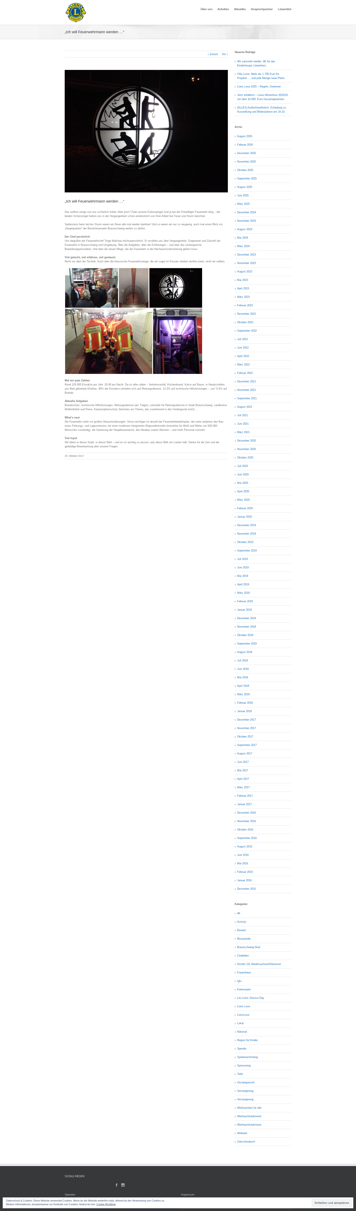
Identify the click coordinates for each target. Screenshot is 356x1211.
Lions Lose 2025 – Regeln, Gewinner (259, 86)
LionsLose (243, 1014)
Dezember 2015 (246, 888)
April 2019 (243, 584)
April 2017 (243, 778)
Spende (241, 1048)
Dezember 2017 (246, 719)
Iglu (239, 980)
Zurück (214, 54)
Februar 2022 (245, 373)
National (242, 1031)
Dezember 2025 (246, 153)
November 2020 (246, 449)
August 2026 (244, 136)
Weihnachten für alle (249, 1107)
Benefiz (241, 930)
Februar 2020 (245, 508)
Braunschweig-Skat (248, 947)
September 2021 (247, 398)
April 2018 (243, 685)
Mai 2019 (242, 575)
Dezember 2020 (246, 440)
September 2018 (247, 643)
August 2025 (244, 186)
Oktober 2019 (245, 542)
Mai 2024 (242, 237)
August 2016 (244, 846)
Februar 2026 (245, 144)
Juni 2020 (243, 474)
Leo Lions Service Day (250, 997)
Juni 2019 (243, 567)
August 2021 (244, 406)
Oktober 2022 (245, 322)
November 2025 (246, 161)
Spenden (70, 1194)
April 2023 (243, 288)
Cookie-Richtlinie (106, 1204)
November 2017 (246, 728)
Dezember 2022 (246, 313)
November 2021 (246, 389)
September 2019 (247, 550)
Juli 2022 (242, 339)
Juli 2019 (242, 559)
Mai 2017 (242, 770)
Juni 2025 (243, 195)
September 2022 (247, 330)
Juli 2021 (242, 415)
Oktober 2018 (245, 635)
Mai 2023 (242, 280)
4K (238, 913)
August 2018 (244, 652)
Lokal (240, 1023)
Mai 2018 (242, 677)
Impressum (187, 1194)
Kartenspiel (244, 989)
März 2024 (243, 246)
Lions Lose (243, 1006)
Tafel (240, 1074)
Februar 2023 (245, 305)
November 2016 (246, 821)
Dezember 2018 (246, 618)
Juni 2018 (243, 668)
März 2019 (243, 592)
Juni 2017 (243, 761)
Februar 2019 (245, 601)
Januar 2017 (244, 804)
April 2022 (243, 356)
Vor (224, 54)
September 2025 (247, 178)
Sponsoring (244, 1065)
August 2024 (244, 229)
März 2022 (243, 364)
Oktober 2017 (245, 736)
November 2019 (246, 533)
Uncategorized (245, 1082)
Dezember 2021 (246, 381)
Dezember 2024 (246, 212)
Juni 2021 (243, 423)
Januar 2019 (244, 609)
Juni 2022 (243, 347)
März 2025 (243, 203)
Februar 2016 (245, 871)
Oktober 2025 (245, 170)
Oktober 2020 (245, 457)
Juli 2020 (242, 466)
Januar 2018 (244, 711)
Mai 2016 (242, 863)
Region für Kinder (247, 1040)
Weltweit (242, 1133)
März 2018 (243, 694)
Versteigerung (245, 1090)
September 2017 (247, 745)
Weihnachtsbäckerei (249, 1116)
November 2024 (246, 220)
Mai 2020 (242, 482)
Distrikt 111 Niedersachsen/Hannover (259, 964)
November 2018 (246, 626)
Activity (241, 921)
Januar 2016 (244, 880)
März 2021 (243, 432)
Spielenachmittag (247, 1057)
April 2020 (243, 491)
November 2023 (246, 263)
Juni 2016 (243, 854)
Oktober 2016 (245, 829)
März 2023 (243, 296)
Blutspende (244, 938)
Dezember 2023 (246, 254)
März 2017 (243, 787)
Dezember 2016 (246, 812)
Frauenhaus (244, 972)
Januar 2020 (244, 516)
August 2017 (244, 753)
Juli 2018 (242, 660)
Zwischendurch (246, 1141)
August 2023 (244, 271)
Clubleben (243, 955)
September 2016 (247, 838)
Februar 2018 (245, 702)
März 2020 (243, 499)
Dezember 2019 (246, 525)
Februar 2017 (245, 795)
